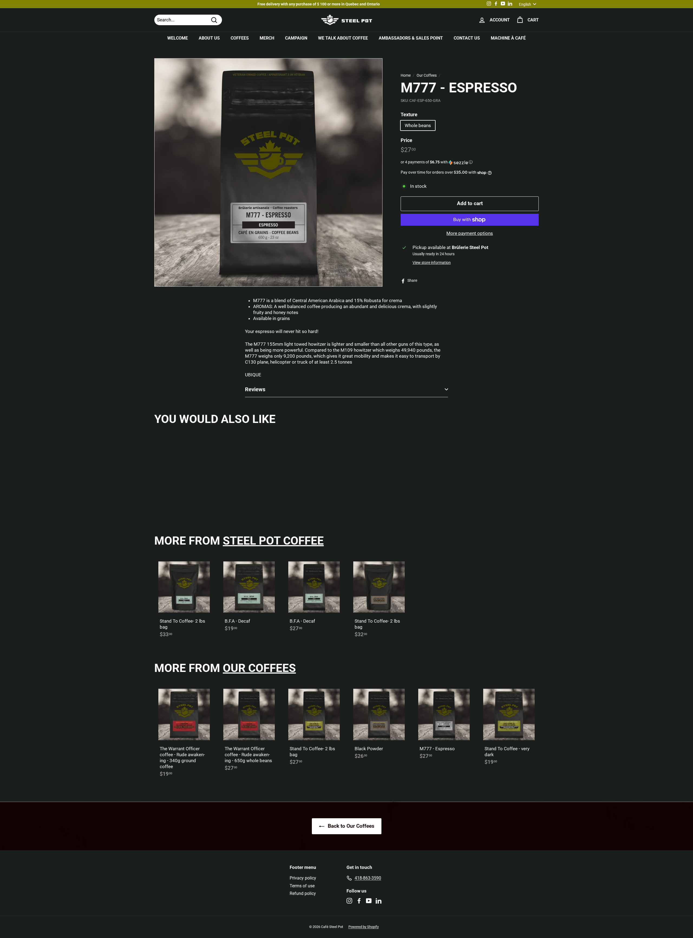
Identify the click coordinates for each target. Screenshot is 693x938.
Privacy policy (303, 878)
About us (209, 38)
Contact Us (467, 38)
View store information (432, 263)
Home (406, 75)
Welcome (177, 38)
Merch (267, 38)
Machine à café (508, 38)
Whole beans (418, 125)
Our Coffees (427, 75)
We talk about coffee (343, 38)
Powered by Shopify (363, 927)
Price (406, 140)
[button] (470, 162)
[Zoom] (268, 172)
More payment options (469, 233)
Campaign (296, 38)
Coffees (240, 38)
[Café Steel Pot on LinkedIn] (378, 901)
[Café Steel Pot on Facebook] (359, 901)
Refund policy (303, 893)
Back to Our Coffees (350, 826)
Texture (409, 115)
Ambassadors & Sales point (411, 38)
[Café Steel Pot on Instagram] (349, 901)
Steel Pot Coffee (273, 540)
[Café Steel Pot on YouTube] (369, 901)
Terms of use (302, 885)
